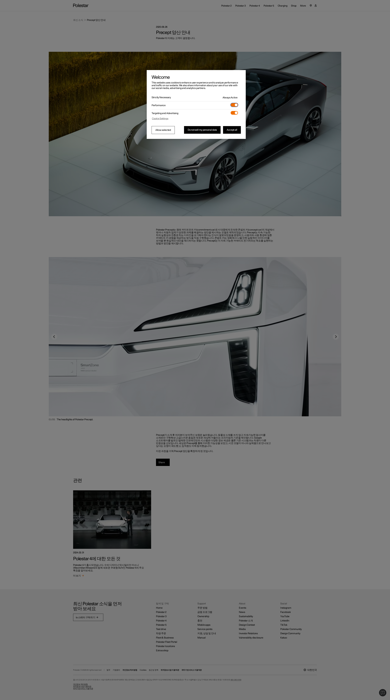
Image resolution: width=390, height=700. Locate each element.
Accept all (232, 130)
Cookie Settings (160, 118)
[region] (196, 104)
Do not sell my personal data (202, 130)
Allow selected (163, 130)
